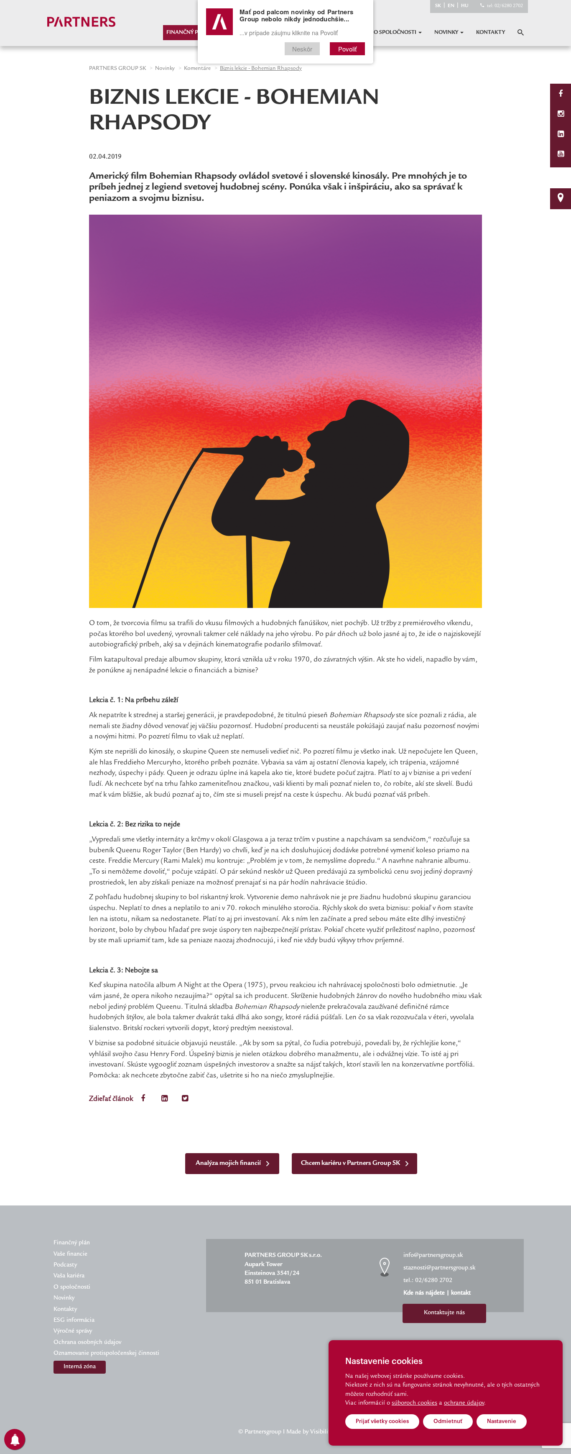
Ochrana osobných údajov (87, 1343)
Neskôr (302, 48)
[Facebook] (560, 94)
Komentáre (197, 69)
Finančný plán (187, 32)
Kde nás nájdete (424, 1293)
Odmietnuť (447, 1421)
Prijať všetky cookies (382, 1421)
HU (465, 6)
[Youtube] (560, 155)
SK (438, 6)
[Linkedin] (560, 134)
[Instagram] (560, 114)
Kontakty (490, 32)
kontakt (461, 1293)
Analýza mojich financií (229, 1163)
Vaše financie (70, 1254)
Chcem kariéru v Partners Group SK (351, 1163)
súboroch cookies (414, 1403)
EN (451, 6)
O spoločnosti (396, 32)
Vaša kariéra (69, 1276)
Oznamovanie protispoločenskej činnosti (106, 1354)
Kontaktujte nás (444, 1313)
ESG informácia (74, 1320)
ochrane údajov (464, 1403)
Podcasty (65, 1265)
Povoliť (347, 48)
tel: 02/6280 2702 (505, 6)
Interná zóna (80, 1367)
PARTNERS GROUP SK (117, 69)
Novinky (446, 32)
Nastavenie (501, 1421)
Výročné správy (73, 1331)
